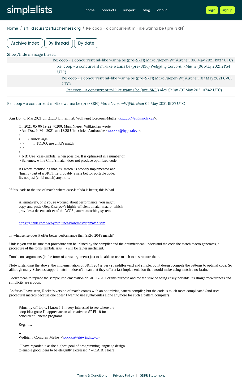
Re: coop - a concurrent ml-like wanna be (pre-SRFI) (103, 66)
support (129, 10)
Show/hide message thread (31, 54)
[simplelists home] (29, 10)
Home (12, 28)
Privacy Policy (123, 375)
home (90, 10)
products (109, 10)
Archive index (25, 43)
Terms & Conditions (92, 375)
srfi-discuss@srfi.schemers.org (52, 28)
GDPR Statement (152, 375)
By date (86, 43)
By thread (58, 43)
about (162, 10)
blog (146, 10)
